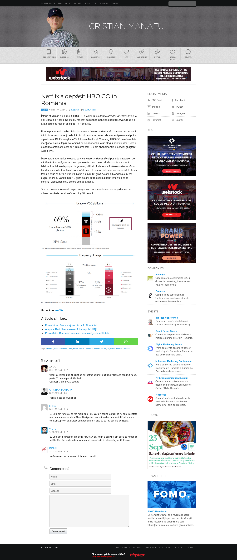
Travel (188, 57)
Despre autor (48, 3)
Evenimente (75, 3)
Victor (53, 428)
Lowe (70, 348)
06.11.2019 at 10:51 (58, 392)
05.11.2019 (75, 110)
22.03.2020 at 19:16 (58, 451)
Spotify (179, 119)
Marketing (142, 57)
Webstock (160, 394)
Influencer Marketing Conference (173, 361)
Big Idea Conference (166, 317)
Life (126, 57)
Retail (157, 57)
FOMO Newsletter (157, 511)
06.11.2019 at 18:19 (58, 409)
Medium (156, 106)
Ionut (53, 448)
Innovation (110, 57)
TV (108, 348)
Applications (49, 57)
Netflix (59, 310)
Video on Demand (122, 348)
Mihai (53, 405)
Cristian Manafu (60, 389)
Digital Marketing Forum (168, 344)
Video (112, 348)
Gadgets (95, 57)
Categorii (103, 3)
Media (44, 110)
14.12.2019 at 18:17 (58, 431)
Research (89, 348)
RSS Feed (156, 100)
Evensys (160, 274)
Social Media (173, 58)
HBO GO (49, 348)
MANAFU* (118, 26)
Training (62, 3)
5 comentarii (89, 110)
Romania (97, 348)
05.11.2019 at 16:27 (58, 370)
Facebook (179, 100)
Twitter (179, 106)
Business (64, 57)
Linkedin (155, 113)
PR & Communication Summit (171, 377)
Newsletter (90, 3)
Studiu (103, 348)
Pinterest (156, 119)
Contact (115, 3)
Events (80, 57)
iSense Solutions (60, 348)
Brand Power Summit (166, 331)
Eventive (160, 291)
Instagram (180, 113)
